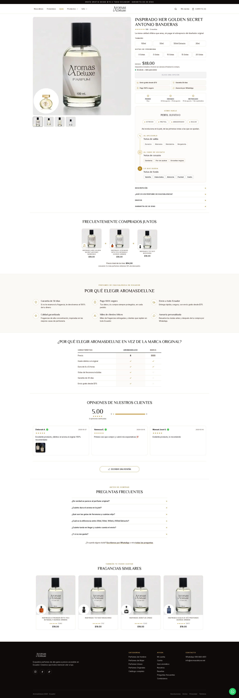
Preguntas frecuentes (166, 675)
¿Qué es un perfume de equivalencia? (170, 194)
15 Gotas (185, 54)
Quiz (61, 9)
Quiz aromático (163, 664)
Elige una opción (170, 75)
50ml (162, 43)
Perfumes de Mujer (136, 660)
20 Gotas (199, 54)
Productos (71, 9)
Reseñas (160, 671)
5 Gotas (156, 54)
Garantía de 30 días (170, 206)
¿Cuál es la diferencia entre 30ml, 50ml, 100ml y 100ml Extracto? (119, 521)
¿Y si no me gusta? (119, 534)
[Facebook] (42, 671)
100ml (143, 43)
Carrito (160, 660)
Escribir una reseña (121, 469)
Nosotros (161, 668)
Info (83, 9)
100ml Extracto (179, 43)
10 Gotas (170, 54)
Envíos (170, 200)
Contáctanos (162, 678)
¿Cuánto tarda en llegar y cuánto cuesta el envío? (119, 527)
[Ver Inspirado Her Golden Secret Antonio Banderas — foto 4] (71, 122)
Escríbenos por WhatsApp (118, 543)
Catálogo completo (136, 671)
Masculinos (38, 9)
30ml (198, 43)
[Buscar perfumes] (175, 9)
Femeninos (51, 9)
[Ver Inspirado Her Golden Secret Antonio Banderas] (38, 122)
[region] (119, 367)
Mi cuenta (185, 9)
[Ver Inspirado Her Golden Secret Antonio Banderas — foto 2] (49, 122)
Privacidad (193, 694)
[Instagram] (35, 671)
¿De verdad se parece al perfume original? (119, 501)
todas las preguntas (144, 543)
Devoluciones (175, 694)
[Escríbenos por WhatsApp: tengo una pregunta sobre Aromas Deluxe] (232, 691)
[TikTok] (49, 671)
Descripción (170, 188)
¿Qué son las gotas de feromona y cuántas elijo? (119, 514)
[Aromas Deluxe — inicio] (57, 655)
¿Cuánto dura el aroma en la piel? (119, 507)
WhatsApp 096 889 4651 (196, 657)
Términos (202, 694)
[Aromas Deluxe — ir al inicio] (119, 9)
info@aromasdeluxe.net (195, 660)
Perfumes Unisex (136, 664)
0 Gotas (142, 54)
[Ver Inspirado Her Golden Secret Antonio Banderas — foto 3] (60, 122)
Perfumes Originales (137, 668)
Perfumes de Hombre (137, 657)
